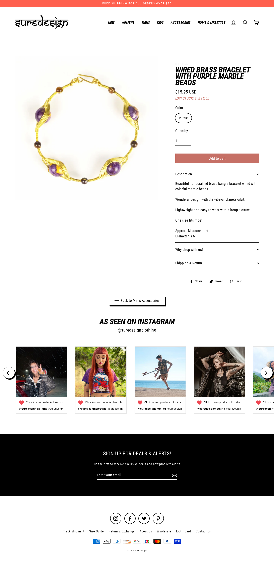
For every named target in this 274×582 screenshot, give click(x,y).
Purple (183, 118)
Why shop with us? (189, 249)
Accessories (181, 22)
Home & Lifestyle (211, 22)
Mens (146, 22)
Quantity (181, 131)
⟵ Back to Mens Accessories (137, 300)
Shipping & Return (188, 263)
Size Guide (96, 531)
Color (179, 108)
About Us (146, 531)
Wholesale (164, 531)
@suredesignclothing (137, 330)
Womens (128, 22)
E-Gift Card (183, 531)
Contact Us (203, 531)
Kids (160, 22)
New (111, 22)
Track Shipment (73, 531)
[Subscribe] (174, 475)
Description (183, 174)
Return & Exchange (122, 531)
